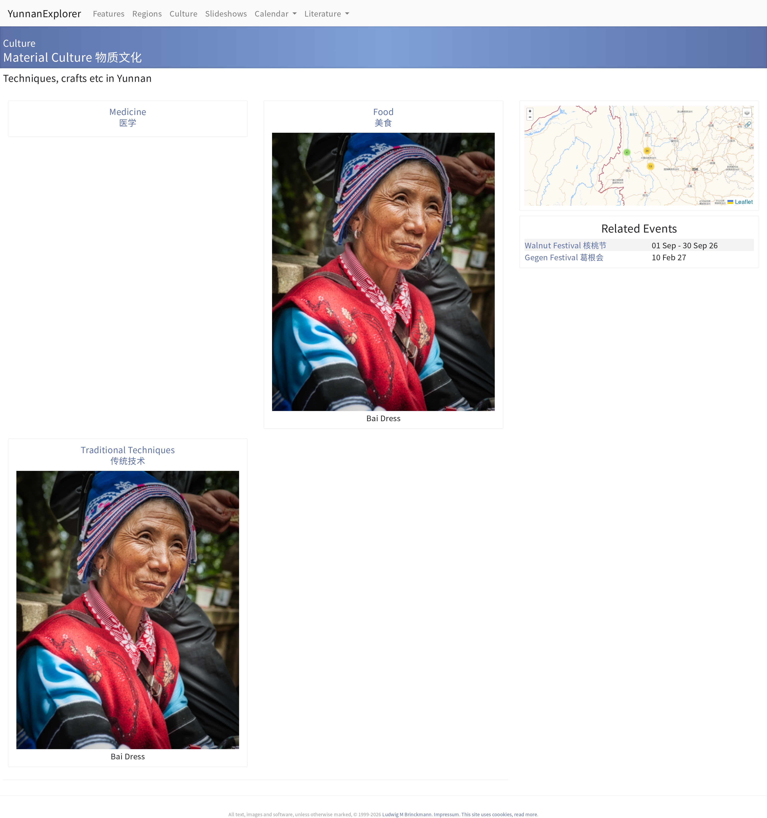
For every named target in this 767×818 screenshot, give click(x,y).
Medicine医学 (127, 116)
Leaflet (743, 201)
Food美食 (383, 116)
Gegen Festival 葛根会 (564, 256)
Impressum (446, 814)
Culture (183, 13)
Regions (147, 13)
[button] (651, 166)
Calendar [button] (272, 13)
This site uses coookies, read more (499, 814)
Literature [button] (323, 13)
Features (109, 13)
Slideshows (226, 13)
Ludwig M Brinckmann (407, 814)
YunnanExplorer (44, 13)
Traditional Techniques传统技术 (128, 454)
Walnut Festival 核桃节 (566, 245)
